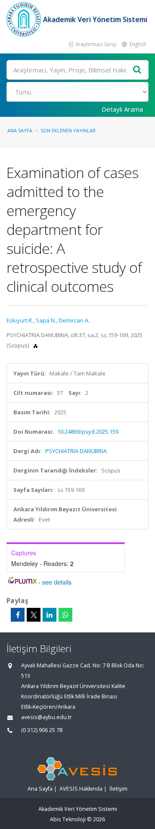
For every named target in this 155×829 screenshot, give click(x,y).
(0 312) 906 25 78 (41, 730)
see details (56, 582)
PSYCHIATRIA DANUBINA (76, 451)
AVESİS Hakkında (80, 788)
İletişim (118, 788)
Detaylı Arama (122, 109)
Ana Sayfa (19, 130)
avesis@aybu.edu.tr (46, 717)
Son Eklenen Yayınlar (68, 130)
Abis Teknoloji (68, 819)
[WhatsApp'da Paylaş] (65, 615)
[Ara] (137, 70)
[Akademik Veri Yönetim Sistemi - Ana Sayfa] (24, 19)
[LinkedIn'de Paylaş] (49, 615)
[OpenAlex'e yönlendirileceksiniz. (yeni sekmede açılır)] (35, 345)
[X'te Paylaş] (33, 615)
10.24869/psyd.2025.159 (87, 431)
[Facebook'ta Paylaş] (18, 615)
